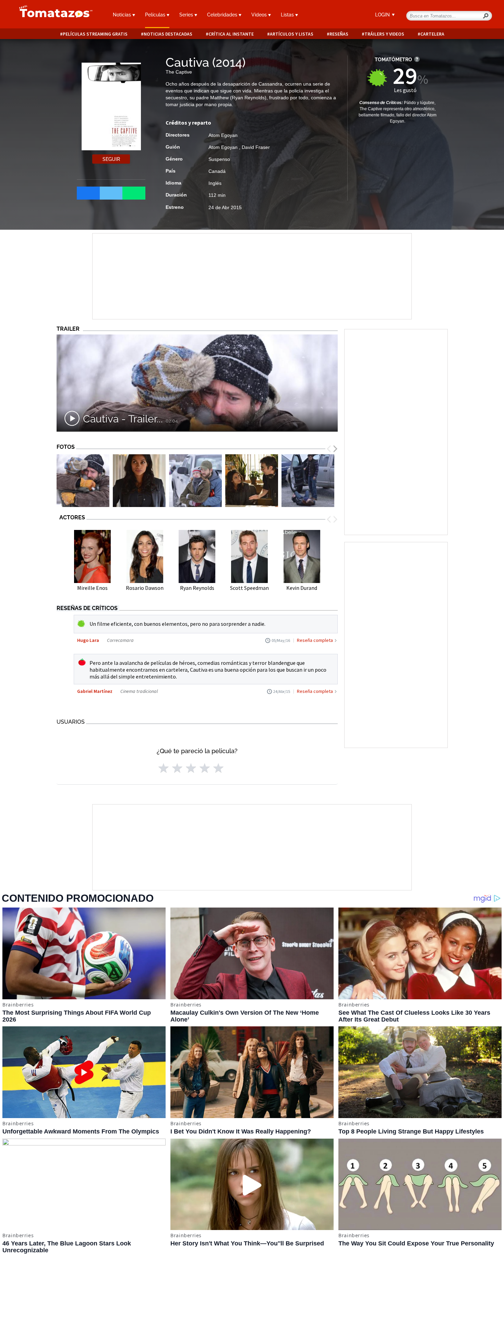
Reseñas (338, 34)
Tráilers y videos (384, 34)
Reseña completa (315, 640)
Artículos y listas (291, 34)
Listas (288, 14)
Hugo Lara (88, 640)
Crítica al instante (231, 34)
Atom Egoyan (223, 135)
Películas (156, 14)
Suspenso (219, 159)
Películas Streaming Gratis (95, 34)
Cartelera (432, 34)
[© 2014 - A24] (83, 480)
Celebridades (223, 14)
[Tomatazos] (53, 15)
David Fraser (256, 147)
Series (186, 14)
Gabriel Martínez (94, 691)
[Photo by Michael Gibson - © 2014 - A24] (251, 480)
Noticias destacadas (168, 34)
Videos (259, 14)
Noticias (122, 14)
